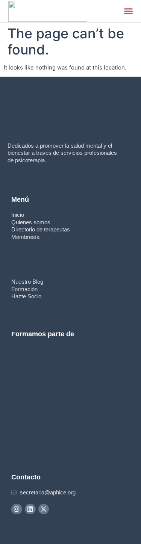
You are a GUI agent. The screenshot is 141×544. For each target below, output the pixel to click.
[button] (128, 11)
